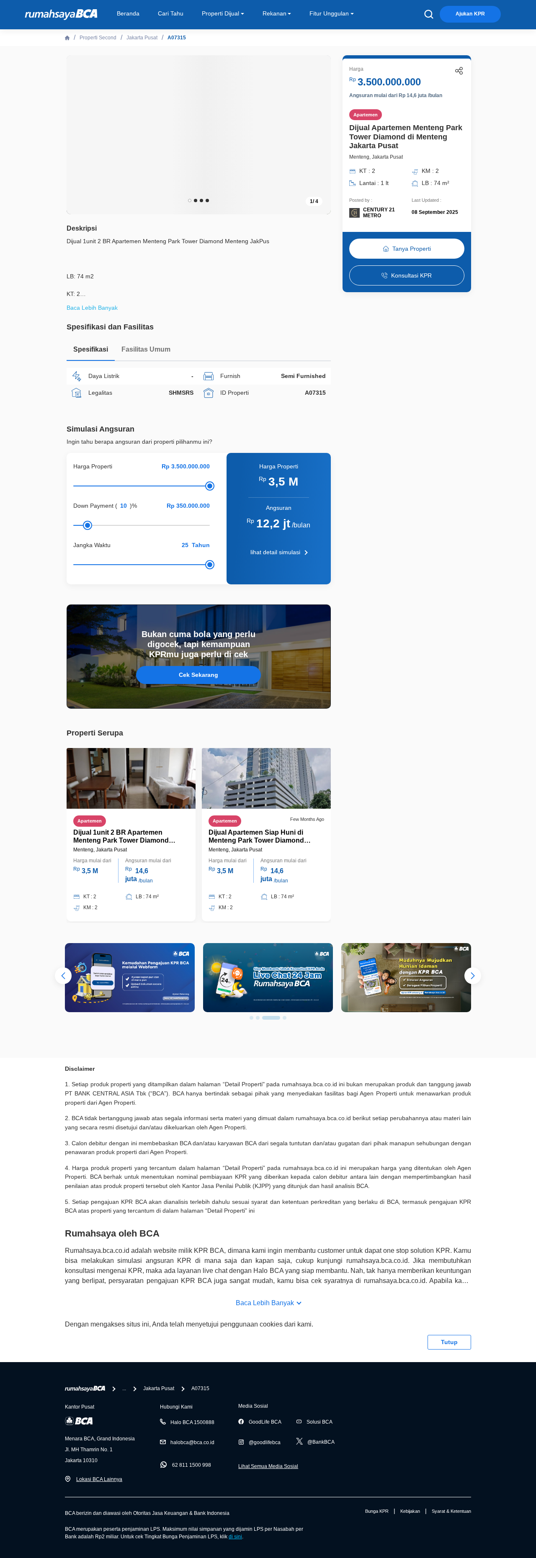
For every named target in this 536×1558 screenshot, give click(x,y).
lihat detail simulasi (275, 552)
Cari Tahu (170, 13)
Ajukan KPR (470, 14)
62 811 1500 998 (191, 1465)
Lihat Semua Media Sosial (268, 1466)
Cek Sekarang (198, 674)
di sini (235, 1537)
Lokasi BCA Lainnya (99, 1479)
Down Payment (93, 505)
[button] (318, 134)
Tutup (449, 1342)
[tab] (91, 351)
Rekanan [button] (274, 13)
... (124, 1388)
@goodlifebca (265, 1442)
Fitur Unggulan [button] (329, 13)
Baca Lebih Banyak (265, 1302)
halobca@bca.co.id (192, 1442)
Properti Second (98, 38)
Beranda (128, 13)
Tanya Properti (411, 248)
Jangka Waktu (92, 545)
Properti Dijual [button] (220, 13)
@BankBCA (321, 1442)
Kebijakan (410, 1511)
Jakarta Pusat (141, 38)
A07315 (177, 38)
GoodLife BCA (265, 1422)
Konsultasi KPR (411, 275)
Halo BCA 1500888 (192, 1422)
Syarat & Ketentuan (451, 1511)
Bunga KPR (377, 1511)
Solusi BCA (319, 1422)
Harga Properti (92, 466)
